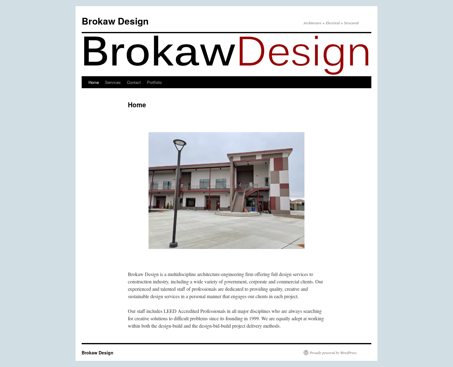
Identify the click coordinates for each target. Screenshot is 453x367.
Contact (134, 82)
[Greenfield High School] (226, 190)
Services (113, 82)
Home (93, 82)
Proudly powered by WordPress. (333, 352)
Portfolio (154, 82)
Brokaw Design (115, 20)
